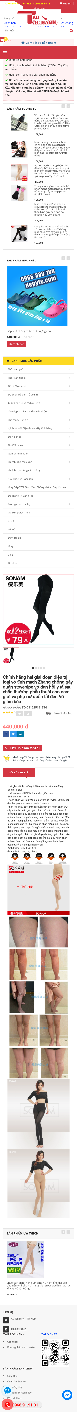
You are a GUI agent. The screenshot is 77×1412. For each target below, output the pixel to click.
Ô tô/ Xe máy (15, 445)
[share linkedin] (20, 734)
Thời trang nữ (16, 369)
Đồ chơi (12, 563)
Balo (10, 554)
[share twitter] (13, 734)
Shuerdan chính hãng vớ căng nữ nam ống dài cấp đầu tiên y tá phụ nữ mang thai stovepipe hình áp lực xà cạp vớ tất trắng (38, 1285)
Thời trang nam (17, 377)
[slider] (9, 712)
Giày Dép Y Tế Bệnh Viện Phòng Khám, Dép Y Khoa (37, 487)
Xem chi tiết (16, 343)
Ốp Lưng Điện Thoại (19, 512)
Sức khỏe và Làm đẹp (20, 479)
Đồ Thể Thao (14, 1398)
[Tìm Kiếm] (71, 31)
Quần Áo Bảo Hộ (16, 1381)
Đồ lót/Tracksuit (17, 386)
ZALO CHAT (49, 1334)
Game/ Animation (18, 453)
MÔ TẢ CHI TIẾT (19, 772)
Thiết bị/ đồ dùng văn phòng (24, 470)
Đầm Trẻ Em (14, 537)
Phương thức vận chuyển (21, 1347)
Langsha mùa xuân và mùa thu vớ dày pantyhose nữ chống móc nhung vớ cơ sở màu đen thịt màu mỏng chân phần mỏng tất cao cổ (52, 232)
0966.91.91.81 (19, 1329)
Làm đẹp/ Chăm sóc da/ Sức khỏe (27, 411)
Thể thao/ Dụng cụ (18, 420)
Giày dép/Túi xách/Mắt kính (24, 403)
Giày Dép (12, 1376)
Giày (10, 546)
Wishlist (67, 3)
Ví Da (11, 520)
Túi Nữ (12, 529)
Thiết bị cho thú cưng (20, 462)
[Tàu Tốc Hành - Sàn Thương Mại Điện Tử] (38, 17)
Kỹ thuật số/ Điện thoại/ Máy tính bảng (30, 428)
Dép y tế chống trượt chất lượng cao (29, 331)
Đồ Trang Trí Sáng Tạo (20, 495)
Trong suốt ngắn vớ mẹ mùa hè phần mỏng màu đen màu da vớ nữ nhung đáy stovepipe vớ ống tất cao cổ (52, 190)
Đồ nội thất (14, 436)
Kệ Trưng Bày (14, 1387)
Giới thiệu (12, 1341)
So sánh (41, 8)
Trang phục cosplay (19, 504)
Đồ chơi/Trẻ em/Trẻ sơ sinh (23, 394)
